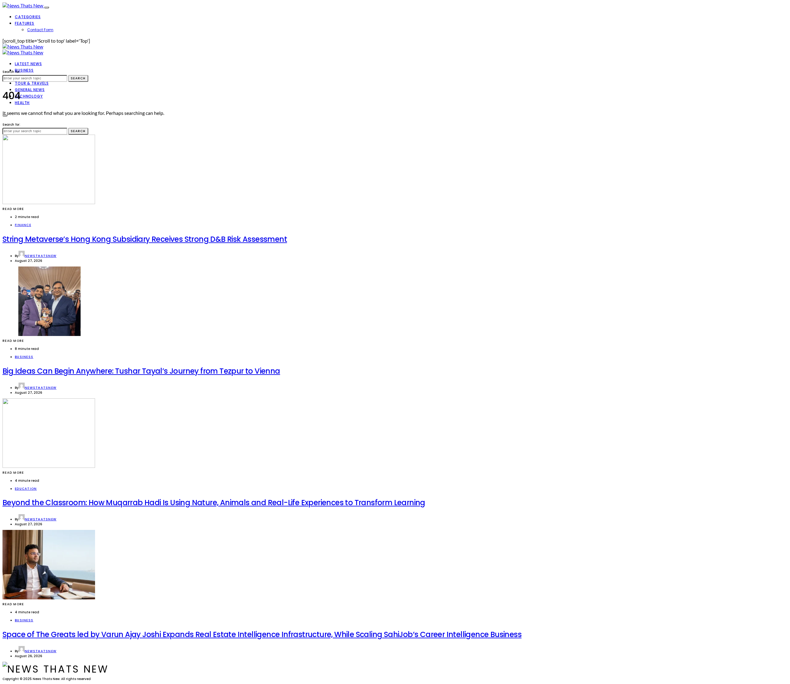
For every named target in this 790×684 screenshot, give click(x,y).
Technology (29, 96)
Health (22, 102)
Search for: (11, 71)
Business (24, 70)
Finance (23, 225)
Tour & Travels (32, 83)
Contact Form (40, 29)
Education (26, 488)
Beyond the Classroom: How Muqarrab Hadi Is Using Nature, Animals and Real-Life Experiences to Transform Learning (213, 502)
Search (78, 78)
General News (30, 89)
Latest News (28, 63)
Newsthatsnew (40, 256)
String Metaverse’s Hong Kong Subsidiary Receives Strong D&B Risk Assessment (144, 239)
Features (24, 23)
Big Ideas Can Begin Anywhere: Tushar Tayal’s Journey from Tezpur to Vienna (141, 371)
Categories (28, 16)
